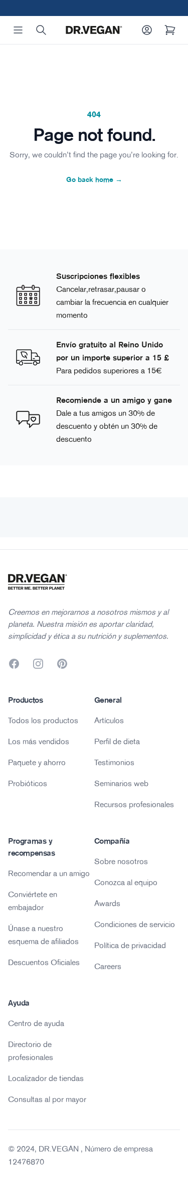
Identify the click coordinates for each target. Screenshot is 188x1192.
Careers (107, 966)
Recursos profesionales (134, 804)
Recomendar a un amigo (49, 873)
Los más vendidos (38, 741)
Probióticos (27, 783)
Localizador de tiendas (46, 1078)
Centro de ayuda (36, 1023)
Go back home (94, 179)
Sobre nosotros (121, 861)
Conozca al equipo (125, 882)
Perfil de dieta (117, 741)
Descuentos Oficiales (44, 962)
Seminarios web (121, 783)
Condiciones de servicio (134, 924)
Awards (107, 903)
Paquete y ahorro (37, 762)
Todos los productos (43, 720)
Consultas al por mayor (47, 1099)
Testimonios (114, 762)
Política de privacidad (130, 945)
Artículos (109, 720)
